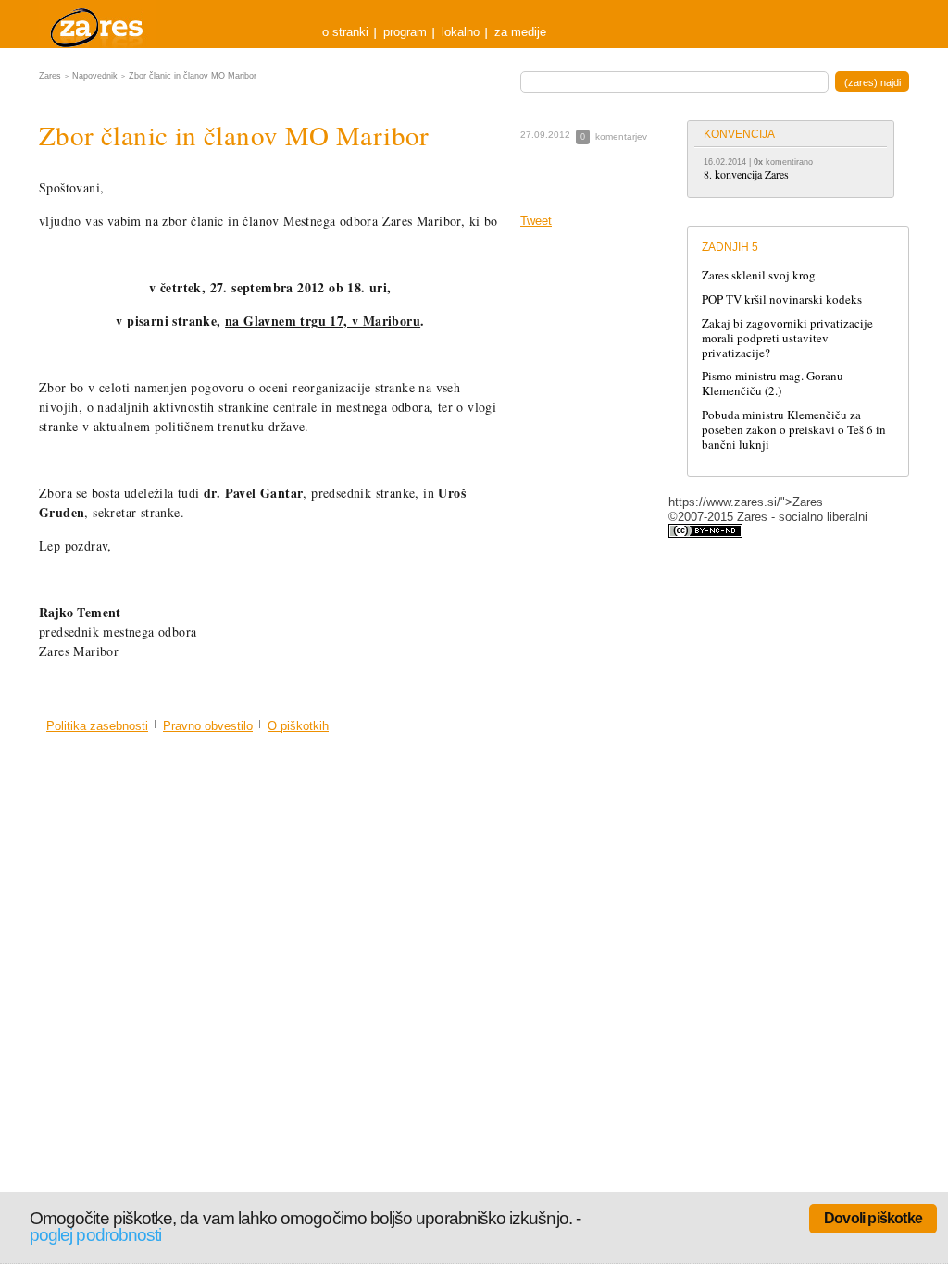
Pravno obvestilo (208, 726)
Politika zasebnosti (97, 726)
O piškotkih (298, 726)
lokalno (461, 32)
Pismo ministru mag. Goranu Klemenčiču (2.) (772, 383)
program (405, 32)
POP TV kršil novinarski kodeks (782, 299)
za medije (520, 32)
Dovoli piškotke (873, 1218)
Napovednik (95, 76)
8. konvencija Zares (746, 174)
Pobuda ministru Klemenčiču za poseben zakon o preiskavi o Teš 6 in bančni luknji (794, 429)
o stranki (345, 32)
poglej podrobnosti (95, 1235)
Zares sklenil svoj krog (759, 274)
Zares (98, 24)
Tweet (536, 221)
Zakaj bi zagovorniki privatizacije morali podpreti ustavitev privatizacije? (787, 338)
